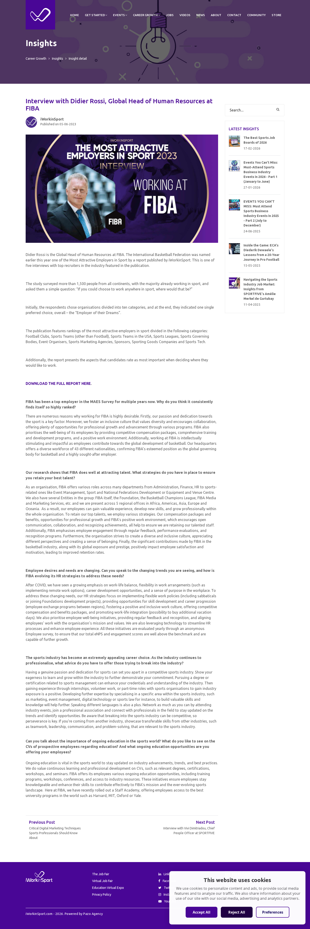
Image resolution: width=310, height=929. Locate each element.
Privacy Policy (101, 894)
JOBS (170, 15)
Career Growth (36, 58)
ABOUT (216, 15)
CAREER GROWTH (145, 15)
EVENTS (119, 15)
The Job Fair (100, 874)
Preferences (272, 912)
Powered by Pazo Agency (83, 914)
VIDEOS (185, 15)
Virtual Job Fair (102, 881)
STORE (276, 15)
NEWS (200, 15)
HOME (74, 15)
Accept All (201, 912)
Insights (57, 58)
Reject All (236, 912)
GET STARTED (95, 15)
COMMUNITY (256, 15)
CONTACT (234, 15)
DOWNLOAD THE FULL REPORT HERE (58, 383)
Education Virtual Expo (108, 888)
